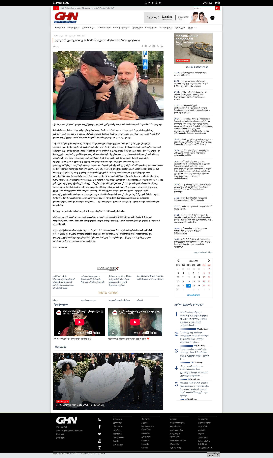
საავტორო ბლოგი (177, 423)
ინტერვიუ (117, 430)
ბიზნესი (116, 441)
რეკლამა (60, 434)
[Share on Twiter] (149, 46)
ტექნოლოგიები (204, 423)
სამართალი (104, 27)
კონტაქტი (60, 437)
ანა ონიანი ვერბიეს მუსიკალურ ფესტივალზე (72, 339)
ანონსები (173, 419)
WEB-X (96, 453)
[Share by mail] (154, 46)
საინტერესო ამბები (178, 440)
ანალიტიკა (166, 27)
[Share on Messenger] (146, 46)
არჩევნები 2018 (205, 448)
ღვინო (201, 434)
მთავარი (59, 27)
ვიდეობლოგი (175, 426)
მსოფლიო (151, 27)
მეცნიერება (203, 419)
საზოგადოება (121, 27)
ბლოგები (180, 27)
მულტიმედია (61, 304)
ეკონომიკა (88, 27)
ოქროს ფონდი (176, 448)
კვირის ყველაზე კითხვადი (188, 304)
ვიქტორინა (202, 426)
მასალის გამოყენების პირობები (69, 430)
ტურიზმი (201, 430)
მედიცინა (145, 444)
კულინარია (203, 437)
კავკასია (144, 423)
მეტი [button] (191, 27)
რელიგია (145, 440)
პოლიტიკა (73, 27)
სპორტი (144, 448)
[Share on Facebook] (142, 46)
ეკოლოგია (146, 437)
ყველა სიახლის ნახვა (203, 252)
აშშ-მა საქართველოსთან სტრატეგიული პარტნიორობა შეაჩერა (88, 8)
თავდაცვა (145, 433)
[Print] (162, 46)
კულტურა (137, 27)
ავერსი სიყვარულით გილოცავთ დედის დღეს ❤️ (128, 339)
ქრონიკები (60, 346)
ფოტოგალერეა (176, 430)
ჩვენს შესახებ (61, 427)
